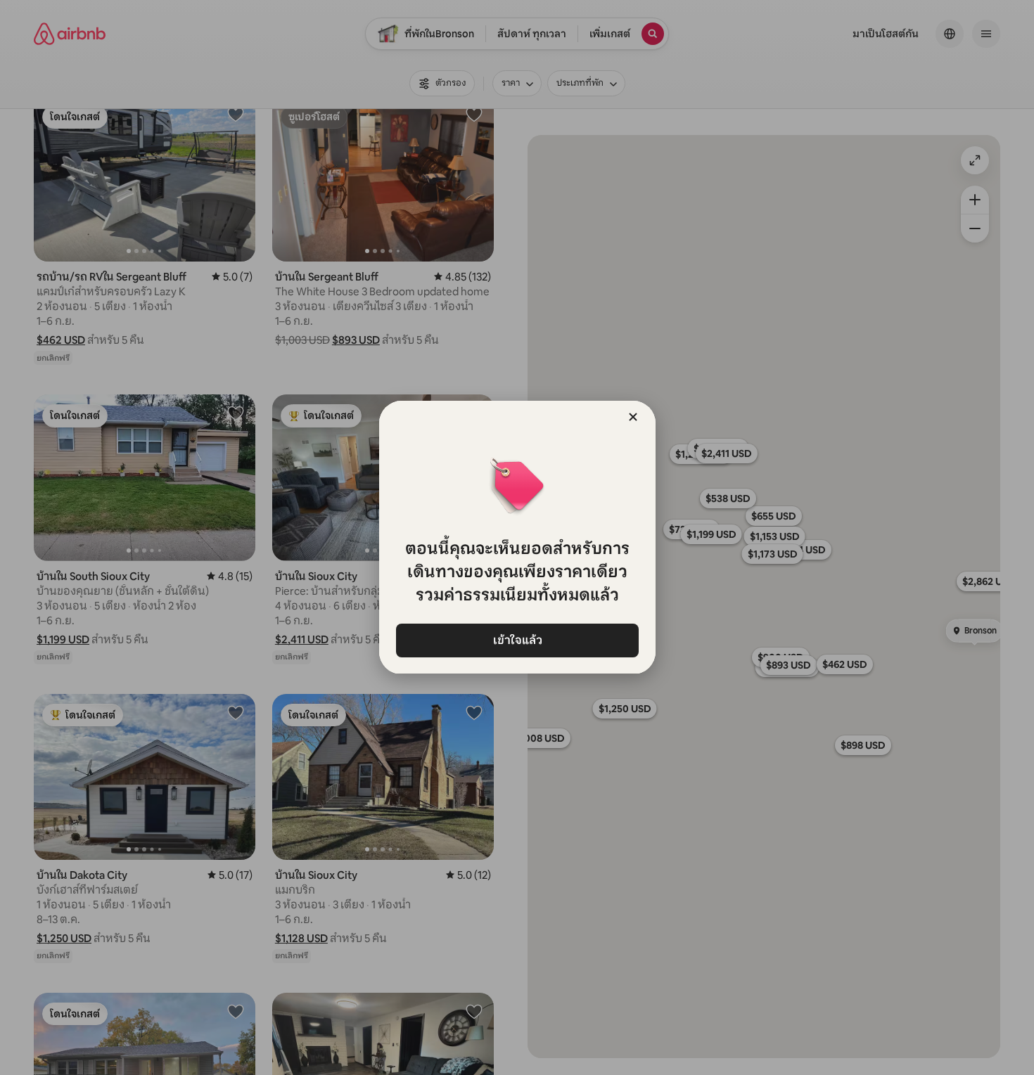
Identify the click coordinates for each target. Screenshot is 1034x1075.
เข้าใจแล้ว (517, 640)
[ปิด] (633, 417)
